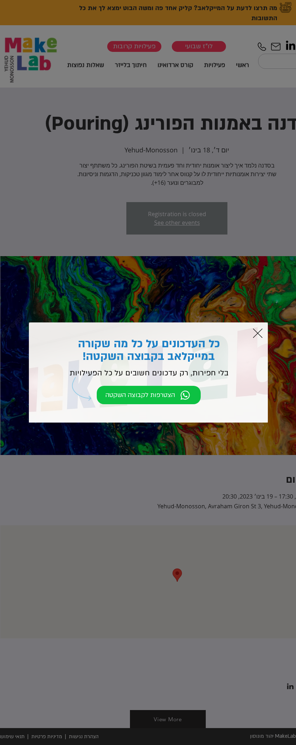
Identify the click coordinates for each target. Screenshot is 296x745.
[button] (257, 333)
